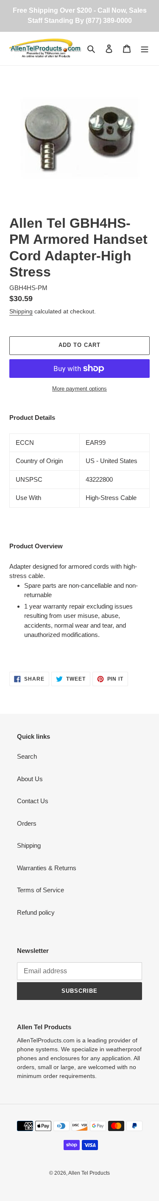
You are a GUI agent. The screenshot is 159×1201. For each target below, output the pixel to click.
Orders (26, 823)
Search (27, 756)
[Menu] (144, 48)
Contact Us (32, 800)
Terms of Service (40, 890)
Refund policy (36, 912)
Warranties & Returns (46, 867)
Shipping (21, 311)
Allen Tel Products (89, 1173)
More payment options (79, 388)
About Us (30, 778)
